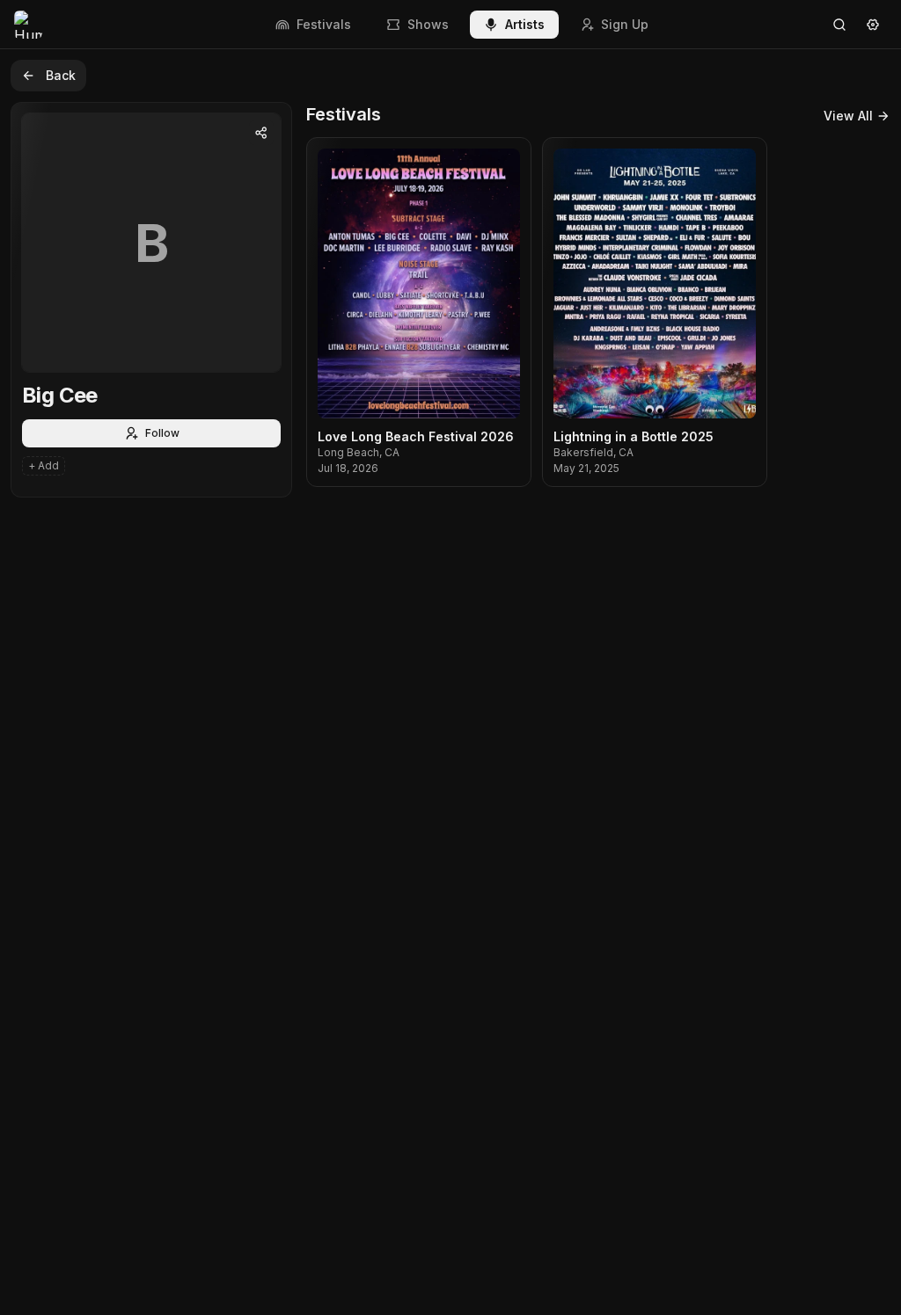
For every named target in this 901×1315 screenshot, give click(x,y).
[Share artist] (261, 132)
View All (848, 115)
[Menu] (873, 25)
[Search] (839, 25)
